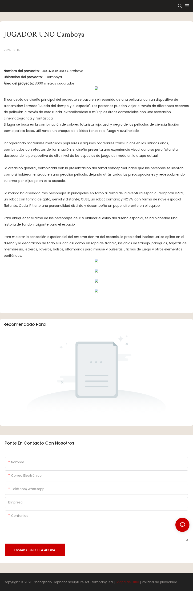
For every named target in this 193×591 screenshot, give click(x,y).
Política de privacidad (159, 582)
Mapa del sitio (128, 582)
